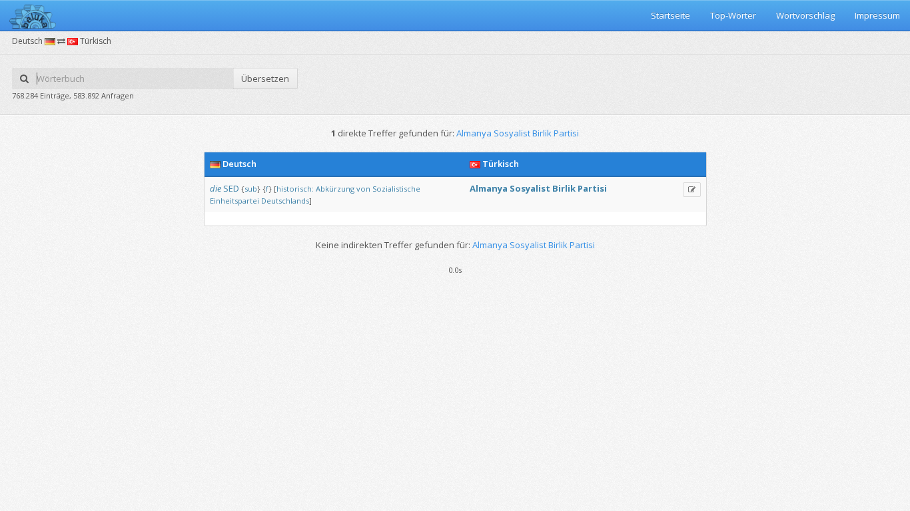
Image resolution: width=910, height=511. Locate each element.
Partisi (592, 188)
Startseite (670, 15)
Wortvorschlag (805, 15)
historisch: (295, 189)
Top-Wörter (733, 15)
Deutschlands (285, 201)
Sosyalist (530, 188)
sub (250, 189)
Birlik (564, 188)
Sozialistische (396, 189)
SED (231, 188)
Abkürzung (335, 189)
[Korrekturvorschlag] (692, 189)
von (363, 189)
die (215, 188)
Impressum (877, 15)
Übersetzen (265, 79)
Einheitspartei (234, 201)
